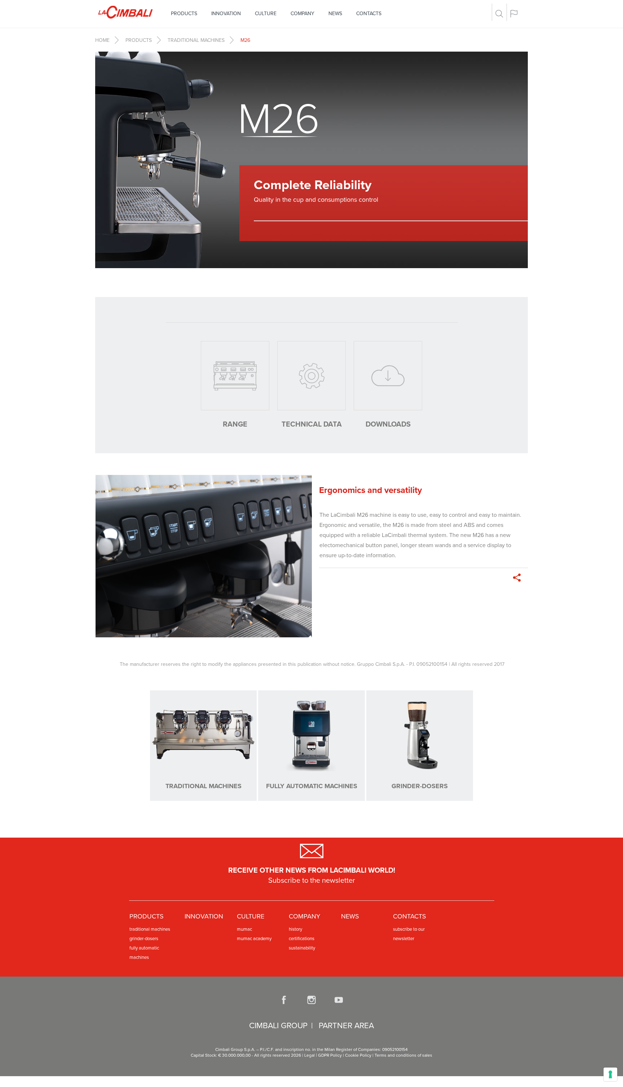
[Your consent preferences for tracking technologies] (610, 1074)
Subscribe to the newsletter (311, 880)
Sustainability (302, 948)
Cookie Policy (358, 1055)
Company (302, 13)
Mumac (244, 929)
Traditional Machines (196, 40)
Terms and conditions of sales (403, 1055)
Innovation (226, 13)
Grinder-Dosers (143, 939)
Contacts (368, 13)
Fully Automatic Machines (144, 952)
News (335, 13)
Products (184, 13)
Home (102, 40)
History (295, 929)
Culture (266, 13)
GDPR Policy (330, 1055)
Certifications (301, 939)
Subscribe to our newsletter (409, 934)
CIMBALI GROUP (278, 1025)
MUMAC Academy (254, 939)
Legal (309, 1055)
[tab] (235, 385)
